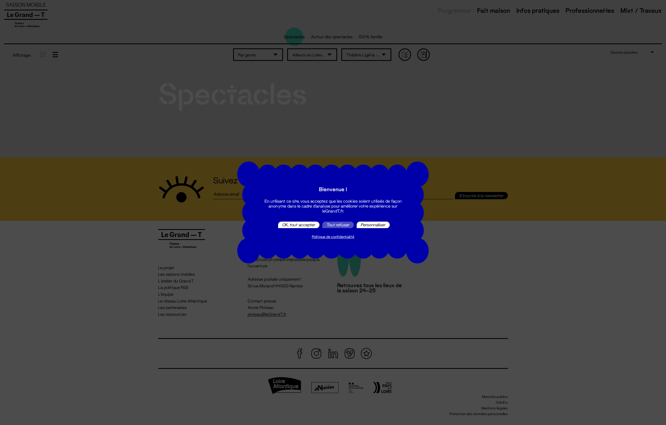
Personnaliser (373, 224)
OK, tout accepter (298, 224)
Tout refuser (338, 224)
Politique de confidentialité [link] (333, 237)
